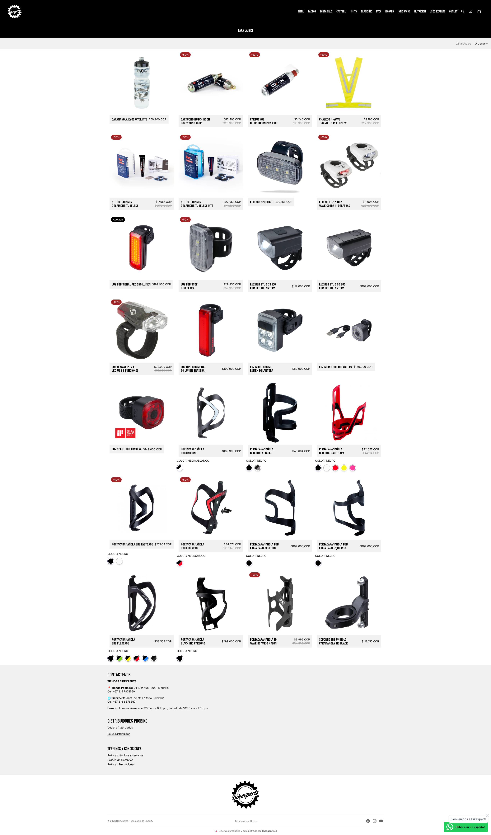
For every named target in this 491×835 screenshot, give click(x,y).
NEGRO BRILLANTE (154, 658)
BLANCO (326, 468)
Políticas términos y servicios (125, 755)
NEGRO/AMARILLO (128, 658)
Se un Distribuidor (118, 733)
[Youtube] (381, 821)
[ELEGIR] (375, 109)
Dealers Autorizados (120, 727)
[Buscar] (462, 11)
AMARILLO (344, 468)
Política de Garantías (120, 760)
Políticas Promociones (121, 764)
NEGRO (249, 468)
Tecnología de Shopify (141, 820)
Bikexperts (122, 820)
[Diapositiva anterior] (253, 165)
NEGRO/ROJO (179, 563)
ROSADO (352, 468)
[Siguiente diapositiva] (306, 165)
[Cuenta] (470, 11)
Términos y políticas (245, 821)
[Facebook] (368, 821)
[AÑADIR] (168, 109)
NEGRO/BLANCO (179, 468)
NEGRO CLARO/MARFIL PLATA (257, 468)
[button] (482, 43)
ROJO (335, 468)
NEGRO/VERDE (119, 658)
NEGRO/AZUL (145, 658)
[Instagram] (374, 821)
